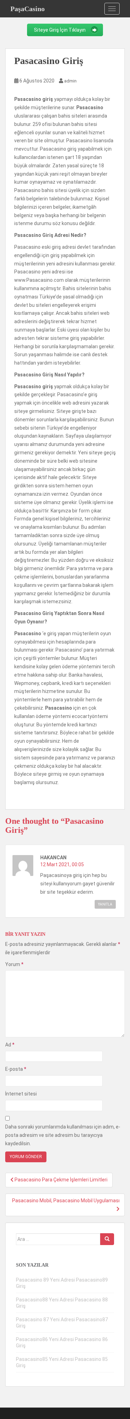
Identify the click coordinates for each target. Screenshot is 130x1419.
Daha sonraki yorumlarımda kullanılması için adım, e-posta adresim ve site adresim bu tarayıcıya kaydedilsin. (62, 1135)
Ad (10, 1044)
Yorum (14, 964)
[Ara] (107, 1239)
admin (70, 80)
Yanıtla (105, 904)
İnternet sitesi (21, 1094)
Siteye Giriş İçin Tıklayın (60, 30)
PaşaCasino (27, 9)
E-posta (15, 1069)
